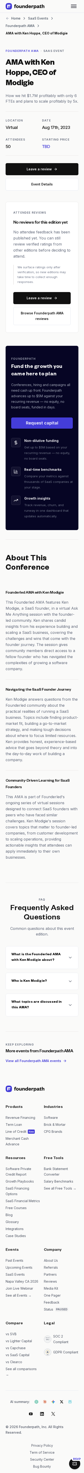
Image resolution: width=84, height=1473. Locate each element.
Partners (50, 1274)
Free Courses (16, 1208)
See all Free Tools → (60, 1188)
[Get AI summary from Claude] (45, 1402)
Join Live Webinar (19, 1288)
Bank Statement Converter (56, 1171)
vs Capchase (16, 1348)
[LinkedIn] (42, 1414)
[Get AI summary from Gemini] (53, 1402)
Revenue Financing (20, 1118)
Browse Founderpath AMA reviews (42, 316)
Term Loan (14, 1125)
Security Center (42, 1459)
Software (51, 1118)
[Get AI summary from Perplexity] (70, 1402)
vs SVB (11, 1334)
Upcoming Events (19, 1267)
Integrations (15, 1229)
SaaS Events (15, 1274)
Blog (9, 1215)
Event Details (42, 184)
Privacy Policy (42, 1445)
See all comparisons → (21, 1371)
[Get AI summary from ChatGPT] (36, 1402)
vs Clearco (14, 1362)
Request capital (42, 422)
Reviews (50, 1281)
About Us (51, 1260)
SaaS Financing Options (17, 1191)
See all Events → (19, 1295)
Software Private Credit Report (18, 1171)
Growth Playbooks (20, 1181)
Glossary (12, 1222)
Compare (14, 1324)
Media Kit (51, 1288)
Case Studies (16, 1236)
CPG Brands (53, 1131)
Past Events (14, 1260)
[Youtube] (30, 1414)
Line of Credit (16, 1131)
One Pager (52, 1295)
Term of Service (42, 1452)
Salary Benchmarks (58, 1181)
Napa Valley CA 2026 (22, 1281)
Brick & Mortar (55, 1125)
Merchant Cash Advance (17, 1141)
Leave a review (39, 169)
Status (48, 1309)
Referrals (51, 1267)
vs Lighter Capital (19, 1341)
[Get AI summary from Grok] (61, 1402)
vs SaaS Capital (17, 1355)
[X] (53, 1414)
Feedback (52, 1302)
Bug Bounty (42, 1466)
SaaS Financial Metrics (23, 1201)
